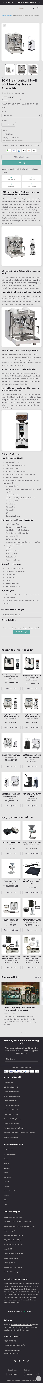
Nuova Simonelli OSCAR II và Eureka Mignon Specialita (32, 677)
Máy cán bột (8, 1249)
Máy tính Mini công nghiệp (13, 1267)
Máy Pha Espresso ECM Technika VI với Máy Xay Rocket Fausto (11, 716)
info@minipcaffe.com (11, 1353)
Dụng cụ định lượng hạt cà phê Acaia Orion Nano (32, 843)
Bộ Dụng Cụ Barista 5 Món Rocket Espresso (32, 957)
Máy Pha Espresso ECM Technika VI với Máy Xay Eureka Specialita (32, 716)
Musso (6, 1172)
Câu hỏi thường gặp (11, 1137)
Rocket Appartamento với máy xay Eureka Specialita (11, 754)
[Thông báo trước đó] (4, 2)
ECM (5, 1200)
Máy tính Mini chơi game (12, 1272)
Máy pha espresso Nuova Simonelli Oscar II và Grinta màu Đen (11, 676)
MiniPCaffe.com (16, 1380)
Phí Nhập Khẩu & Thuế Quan (14, 1128)
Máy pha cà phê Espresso (13, 1217)
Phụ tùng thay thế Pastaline (13, 1253)
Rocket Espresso (10, 1154)
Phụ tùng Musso (9, 1262)
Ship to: (5, 130)
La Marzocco (8, 1150)
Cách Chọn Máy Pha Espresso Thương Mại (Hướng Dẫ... (19, 1009)
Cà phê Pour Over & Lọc (12, 1240)
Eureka (6, 1181)
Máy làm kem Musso (11, 1258)
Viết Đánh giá (23, 632)
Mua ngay (21, 163)
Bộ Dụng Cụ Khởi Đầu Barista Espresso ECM (11, 919)
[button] (4, 8)
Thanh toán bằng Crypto (12, 1119)
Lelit (5, 1204)
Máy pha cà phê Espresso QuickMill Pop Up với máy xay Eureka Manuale (32, 755)
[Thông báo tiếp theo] (39, 2)
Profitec (6, 1195)
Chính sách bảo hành (11, 1105)
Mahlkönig (7, 1177)
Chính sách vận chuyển (12, 1096)
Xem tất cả (38, 977)
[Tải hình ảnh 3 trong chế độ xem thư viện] (33, 69)
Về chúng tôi (8, 1082)
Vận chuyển (5, 99)
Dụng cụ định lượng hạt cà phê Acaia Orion (11, 880)
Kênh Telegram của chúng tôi (21, 1324)
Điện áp (4, 111)
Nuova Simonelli (9, 1191)
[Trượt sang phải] (41, 70)
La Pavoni (7, 1168)
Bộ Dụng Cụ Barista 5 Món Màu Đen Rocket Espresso (11, 957)
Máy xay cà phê (9, 1231)
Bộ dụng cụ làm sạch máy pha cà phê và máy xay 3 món (32, 881)
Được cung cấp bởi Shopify (28, 1380)
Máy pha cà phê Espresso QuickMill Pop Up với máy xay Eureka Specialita (11, 794)
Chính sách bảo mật (11, 1110)
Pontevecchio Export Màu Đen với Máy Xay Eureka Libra (32, 794)
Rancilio (7, 1163)
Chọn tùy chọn (11, 688)
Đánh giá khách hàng (11, 1123)
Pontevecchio (8, 1159)
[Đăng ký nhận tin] (36, 1059)
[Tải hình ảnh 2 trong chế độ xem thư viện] (21, 69)
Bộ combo (9, 15)
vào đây (11, 1345)
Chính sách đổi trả (10, 1100)
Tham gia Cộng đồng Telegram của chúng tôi (19, 1132)
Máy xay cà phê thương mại (13, 1235)
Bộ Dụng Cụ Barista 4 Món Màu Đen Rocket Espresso (32, 919)
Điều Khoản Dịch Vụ (11, 1114)
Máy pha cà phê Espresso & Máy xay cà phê (19, 1226)
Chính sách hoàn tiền (11, 1091)
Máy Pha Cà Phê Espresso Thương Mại (17, 1221)
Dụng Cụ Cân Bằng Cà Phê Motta (11, 843)
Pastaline (7, 1186)
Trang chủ (3, 15)
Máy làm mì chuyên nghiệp (13, 1244)
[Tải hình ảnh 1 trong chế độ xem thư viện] (10, 69)
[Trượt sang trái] (2, 70)
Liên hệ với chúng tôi (11, 1087)
